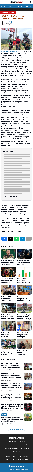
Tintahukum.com (24, 448)
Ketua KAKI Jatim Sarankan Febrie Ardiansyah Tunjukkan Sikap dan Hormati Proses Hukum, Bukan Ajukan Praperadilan (7, 263)
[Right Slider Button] (31, 6)
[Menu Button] (2, 2)
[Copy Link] (29, 239)
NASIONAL (12, 6)
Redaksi (14, 456)
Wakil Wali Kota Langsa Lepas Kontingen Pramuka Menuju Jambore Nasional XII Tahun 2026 (24, 335)
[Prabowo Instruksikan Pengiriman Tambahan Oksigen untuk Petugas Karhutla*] (28, 366)
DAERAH (20, 6)
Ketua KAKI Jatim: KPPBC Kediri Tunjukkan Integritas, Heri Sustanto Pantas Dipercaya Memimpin (24, 353)
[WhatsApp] (22, 239)
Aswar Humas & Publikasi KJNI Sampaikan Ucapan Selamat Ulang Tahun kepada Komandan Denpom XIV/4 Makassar (7, 281)
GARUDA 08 (23, 445)
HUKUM (28, 6)
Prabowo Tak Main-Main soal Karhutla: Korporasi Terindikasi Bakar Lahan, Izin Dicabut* (11, 386)
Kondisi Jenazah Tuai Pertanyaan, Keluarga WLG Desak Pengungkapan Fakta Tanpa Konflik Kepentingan (23, 263)
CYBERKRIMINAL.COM (12, 445)
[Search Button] (30, 2)
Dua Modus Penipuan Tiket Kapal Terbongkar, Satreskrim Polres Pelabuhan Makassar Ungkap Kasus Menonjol (24, 299)
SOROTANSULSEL (12, 442)
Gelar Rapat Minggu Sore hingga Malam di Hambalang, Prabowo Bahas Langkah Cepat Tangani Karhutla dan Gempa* (12, 396)
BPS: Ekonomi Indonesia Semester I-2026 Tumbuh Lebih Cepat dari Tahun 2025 (23, 281)
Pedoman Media (23, 456)
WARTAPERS (22, 442)
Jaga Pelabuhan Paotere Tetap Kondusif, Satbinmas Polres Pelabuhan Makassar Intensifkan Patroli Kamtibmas (8, 353)
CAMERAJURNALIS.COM (10, 51)
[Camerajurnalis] (16, 2)
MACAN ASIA (16, 451)
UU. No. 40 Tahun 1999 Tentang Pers (16, 459)
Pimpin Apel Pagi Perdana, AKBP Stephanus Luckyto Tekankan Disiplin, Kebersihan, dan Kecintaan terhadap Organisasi (24, 317)
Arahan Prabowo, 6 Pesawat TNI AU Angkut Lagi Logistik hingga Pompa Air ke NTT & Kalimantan (12, 406)
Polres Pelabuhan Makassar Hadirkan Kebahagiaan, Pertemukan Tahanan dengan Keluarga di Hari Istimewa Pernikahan (7, 335)
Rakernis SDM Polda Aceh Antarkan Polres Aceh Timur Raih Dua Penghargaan (8, 299)
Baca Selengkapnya (16, 429)
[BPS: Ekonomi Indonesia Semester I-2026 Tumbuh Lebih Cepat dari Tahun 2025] (24, 272)
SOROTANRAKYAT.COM (10, 448)
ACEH (4, 414)
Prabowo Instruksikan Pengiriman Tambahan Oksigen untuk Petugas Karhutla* (10, 365)
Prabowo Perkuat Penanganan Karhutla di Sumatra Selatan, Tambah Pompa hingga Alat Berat (11, 375)
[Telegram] (16, 239)
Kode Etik (7, 456)
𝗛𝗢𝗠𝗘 (3, 6)
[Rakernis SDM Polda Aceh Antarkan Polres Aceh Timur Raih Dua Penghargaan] (8, 290)
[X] (10, 239)
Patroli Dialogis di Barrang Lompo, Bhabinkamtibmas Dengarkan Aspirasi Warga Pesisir (8, 317)
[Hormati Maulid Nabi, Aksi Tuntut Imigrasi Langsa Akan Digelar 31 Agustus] (28, 417)
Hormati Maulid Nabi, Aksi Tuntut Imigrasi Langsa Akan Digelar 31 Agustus (12, 419)
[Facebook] (4, 239)
